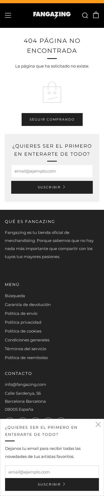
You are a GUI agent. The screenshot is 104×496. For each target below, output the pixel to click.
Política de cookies (23, 331)
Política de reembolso (26, 357)
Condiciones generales (27, 339)
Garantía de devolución (28, 304)
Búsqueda (15, 295)
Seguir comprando (52, 119)
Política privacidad (23, 322)
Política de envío (21, 313)
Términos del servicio (25, 348)
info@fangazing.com (25, 384)
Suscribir (49, 187)
